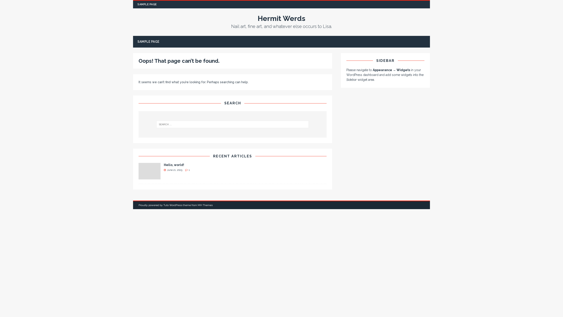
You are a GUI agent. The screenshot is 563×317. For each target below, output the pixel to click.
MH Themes (205, 205)
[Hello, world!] (150, 177)
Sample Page (147, 4)
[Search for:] (232, 124)
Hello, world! (174, 165)
